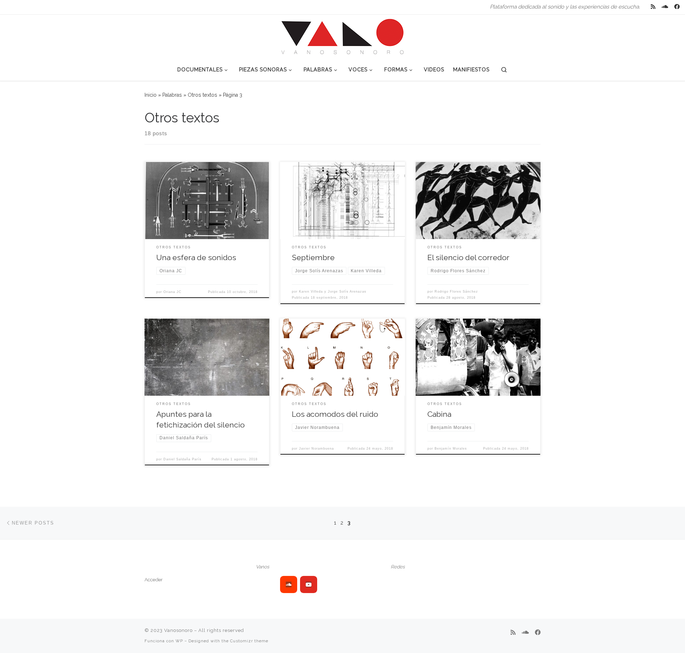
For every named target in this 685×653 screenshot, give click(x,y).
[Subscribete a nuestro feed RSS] (653, 7)
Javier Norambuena (316, 448)
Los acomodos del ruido (335, 414)
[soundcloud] (288, 584)
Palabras (172, 95)
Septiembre (313, 257)
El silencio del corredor (468, 257)
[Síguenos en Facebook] (677, 7)
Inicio (150, 95)
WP (179, 640)
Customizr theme (249, 640)
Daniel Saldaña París (182, 459)
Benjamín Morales (451, 448)
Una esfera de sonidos (196, 257)
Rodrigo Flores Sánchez (456, 291)
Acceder (153, 579)
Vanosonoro (178, 630)
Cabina (439, 414)
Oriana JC (172, 292)
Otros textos (202, 95)
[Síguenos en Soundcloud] (664, 7)
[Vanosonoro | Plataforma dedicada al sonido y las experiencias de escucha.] (342, 36)
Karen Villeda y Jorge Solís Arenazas (332, 291)
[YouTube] (308, 584)
